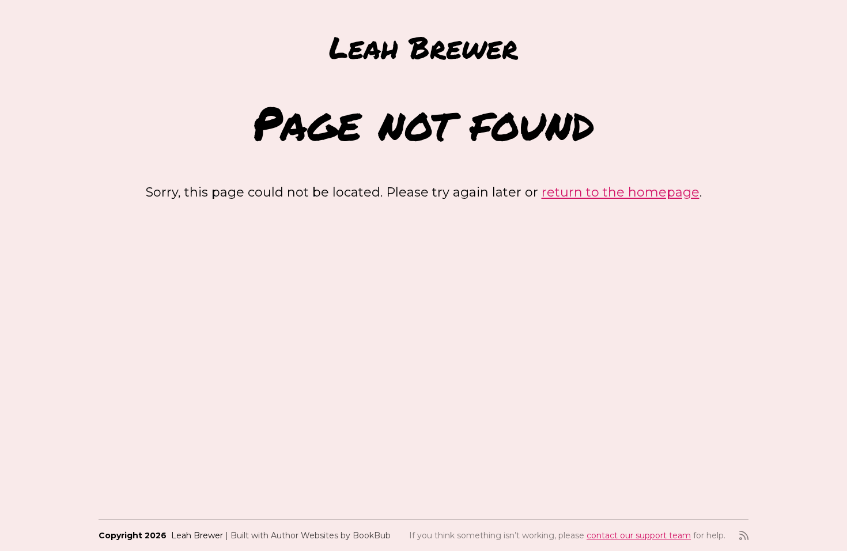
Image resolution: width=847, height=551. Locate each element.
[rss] (743, 535)
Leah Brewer (423, 47)
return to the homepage (620, 192)
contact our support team (639, 535)
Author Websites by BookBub (331, 535)
